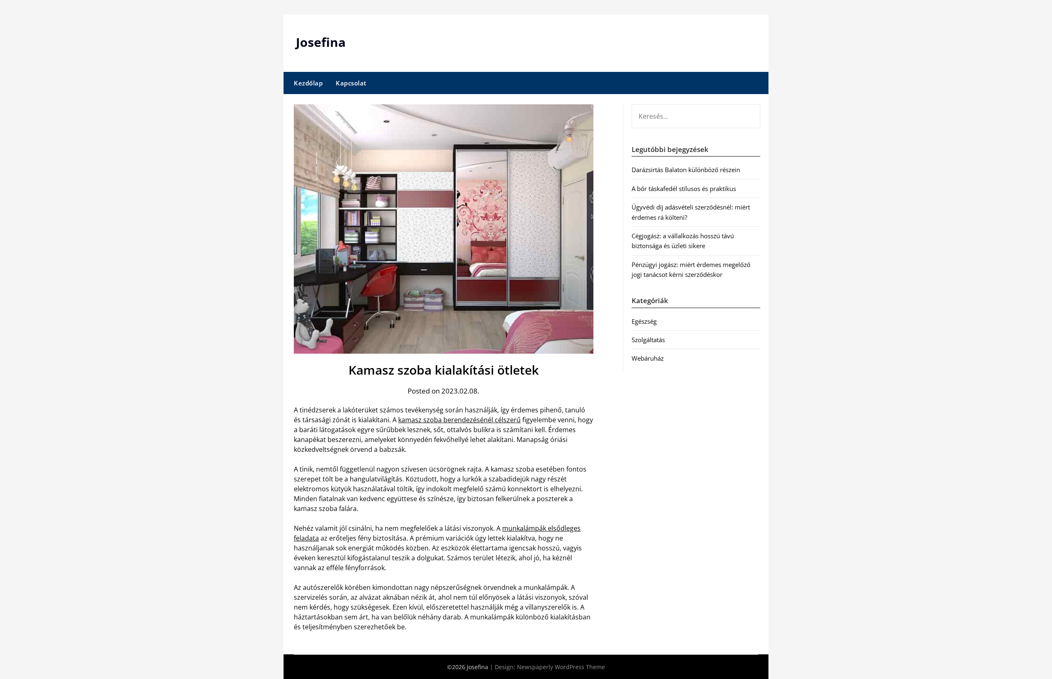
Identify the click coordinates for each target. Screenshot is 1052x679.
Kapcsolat (351, 83)
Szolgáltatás (648, 340)
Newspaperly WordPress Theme (561, 667)
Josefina (321, 42)
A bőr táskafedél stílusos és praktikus (684, 188)
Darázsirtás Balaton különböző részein (686, 170)
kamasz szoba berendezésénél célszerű (459, 419)
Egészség (644, 321)
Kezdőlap (308, 83)
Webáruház (648, 358)
